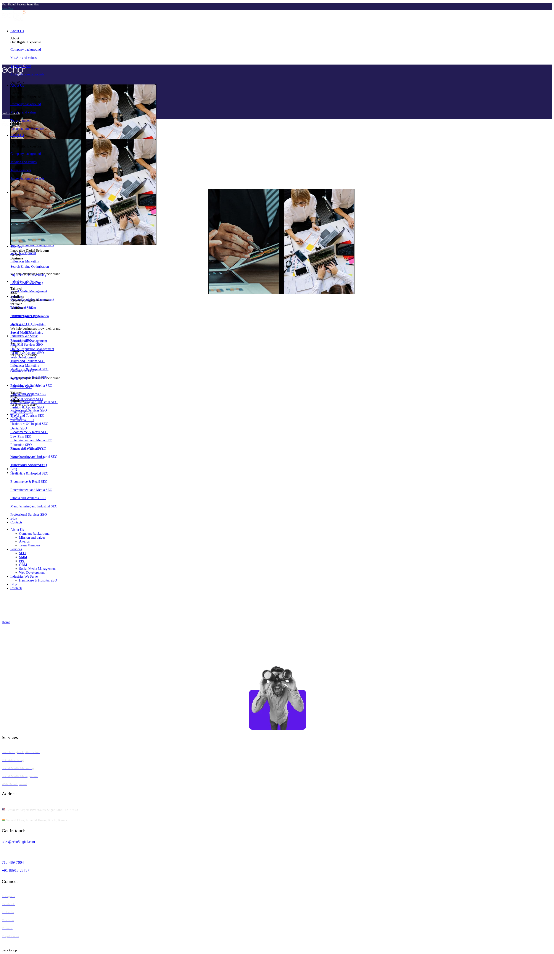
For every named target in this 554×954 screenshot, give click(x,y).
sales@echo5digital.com (18, 842)
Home (6, 622)
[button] (277, 8)
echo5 (8, 945)
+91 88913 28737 (15, 870)
